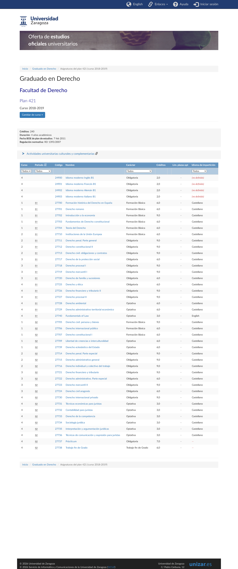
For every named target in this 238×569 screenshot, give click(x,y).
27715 (58, 360)
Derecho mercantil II (77, 385)
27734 (58, 422)
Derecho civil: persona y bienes (82, 322)
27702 (58, 215)
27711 (58, 240)
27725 (58, 284)
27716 (58, 366)
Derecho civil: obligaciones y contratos (86, 253)
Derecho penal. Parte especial (81, 353)
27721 (58, 372)
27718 (58, 266)
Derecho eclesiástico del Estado (83, 347)
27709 (58, 341)
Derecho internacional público (82, 328)
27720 (58, 278)
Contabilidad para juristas (79, 410)
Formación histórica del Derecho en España (89, 203)
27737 (58, 441)
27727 (58, 297)
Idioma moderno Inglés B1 (80, 178)
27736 (58, 435)
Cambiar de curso (31, 115)
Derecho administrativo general (82, 360)
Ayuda (183, 4)
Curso (24, 165)
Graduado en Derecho (44, 69)
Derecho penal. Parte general (81, 240)
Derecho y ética (74, 284)
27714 (58, 353)
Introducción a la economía (80, 215)
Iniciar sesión (208, 4)
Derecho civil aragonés (78, 391)
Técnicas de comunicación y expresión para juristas (93, 435)
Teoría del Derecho (76, 228)
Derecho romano (75, 209)
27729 (58, 309)
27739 (58, 347)
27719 (58, 272)
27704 (58, 228)
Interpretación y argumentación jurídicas (87, 429)
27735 (58, 429)
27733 (58, 416)
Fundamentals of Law (77, 316)
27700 (58, 203)
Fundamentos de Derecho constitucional (87, 222)
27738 (58, 448)
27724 (58, 391)
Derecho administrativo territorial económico (90, 309)
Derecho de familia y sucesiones (83, 278)
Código (59, 165)
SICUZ (111, 567)
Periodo (39, 165)
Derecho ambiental (76, 303)
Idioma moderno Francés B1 (81, 184)
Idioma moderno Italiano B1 (81, 196)
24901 (58, 184)
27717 (58, 259)
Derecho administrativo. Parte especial (86, 379)
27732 (58, 410)
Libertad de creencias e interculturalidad (87, 341)
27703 (58, 222)
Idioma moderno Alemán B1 (81, 190)
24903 (58, 196)
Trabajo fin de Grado (76, 448)
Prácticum (71, 441)
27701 (58, 209)
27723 (58, 385)
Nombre (70, 165)
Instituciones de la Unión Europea (84, 234)
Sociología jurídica (75, 422)
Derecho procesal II (76, 297)
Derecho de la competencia (80, 416)
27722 (58, 379)
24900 (58, 178)
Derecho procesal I (76, 266)
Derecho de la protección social (82, 259)
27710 (58, 234)
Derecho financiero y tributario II (83, 291)
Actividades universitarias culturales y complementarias (60, 153)
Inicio (25, 69)
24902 (58, 190)
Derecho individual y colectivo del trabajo (88, 366)
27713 (58, 253)
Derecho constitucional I (79, 335)
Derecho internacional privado (82, 397)
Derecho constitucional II (79, 247)
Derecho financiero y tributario (82, 372)
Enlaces (159, 4)
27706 (58, 328)
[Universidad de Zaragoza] (39, 21)
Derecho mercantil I (76, 272)
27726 (58, 291)
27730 (58, 397)
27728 (58, 303)
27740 (58, 316)
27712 (58, 247)
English (137, 4)
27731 (58, 404)
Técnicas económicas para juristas (84, 404)
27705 (58, 322)
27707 (58, 335)
